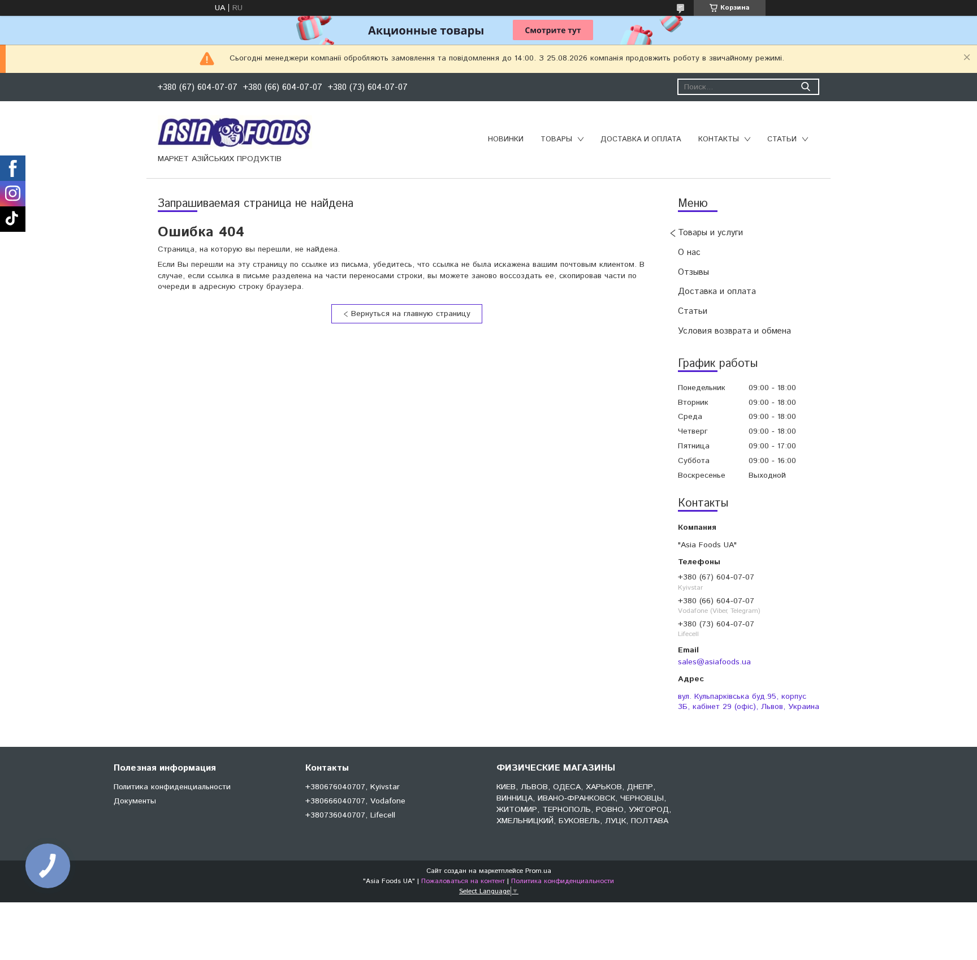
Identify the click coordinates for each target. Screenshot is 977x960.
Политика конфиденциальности (172, 787)
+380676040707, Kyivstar (352, 787)
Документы (135, 801)
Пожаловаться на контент (463, 881)
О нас (689, 252)
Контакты (718, 139)
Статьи (782, 139)
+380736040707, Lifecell (350, 815)
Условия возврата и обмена (734, 331)
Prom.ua (538, 871)
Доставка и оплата (640, 139)
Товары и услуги (710, 233)
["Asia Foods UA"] (235, 131)
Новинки (506, 139)
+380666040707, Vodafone (355, 801)
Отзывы (693, 272)
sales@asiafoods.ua (714, 662)
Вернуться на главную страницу (410, 313)
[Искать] (805, 87)
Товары (556, 139)
